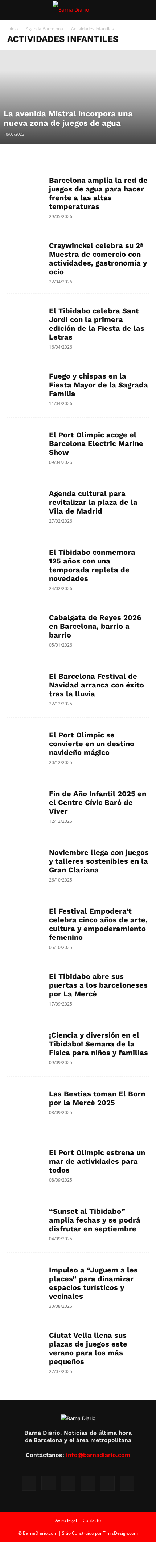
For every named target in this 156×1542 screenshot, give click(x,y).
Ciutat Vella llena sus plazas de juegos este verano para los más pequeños (88, 1348)
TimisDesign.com (120, 1533)
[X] (88, 1483)
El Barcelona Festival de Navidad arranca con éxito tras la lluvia (96, 685)
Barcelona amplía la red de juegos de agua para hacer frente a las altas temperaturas (98, 193)
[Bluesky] (127, 1483)
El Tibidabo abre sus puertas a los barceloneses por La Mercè (98, 985)
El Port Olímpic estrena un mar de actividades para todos (97, 1161)
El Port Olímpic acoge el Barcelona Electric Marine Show (96, 443)
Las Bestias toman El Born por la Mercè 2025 (97, 1098)
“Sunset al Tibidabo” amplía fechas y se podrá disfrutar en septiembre (94, 1220)
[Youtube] (107, 1483)
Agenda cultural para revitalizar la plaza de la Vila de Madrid (93, 502)
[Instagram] (48, 1483)
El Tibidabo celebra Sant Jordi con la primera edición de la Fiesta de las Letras (96, 323)
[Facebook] (29, 1483)
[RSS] (68, 1483)
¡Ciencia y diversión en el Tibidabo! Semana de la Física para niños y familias (98, 1044)
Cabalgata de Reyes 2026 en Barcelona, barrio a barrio (95, 626)
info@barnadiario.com (98, 1455)
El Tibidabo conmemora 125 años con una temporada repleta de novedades (92, 565)
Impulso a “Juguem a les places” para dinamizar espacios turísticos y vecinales (93, 1283)
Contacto (92, 1520)
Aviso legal (66, 1520)
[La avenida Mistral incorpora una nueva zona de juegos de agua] (78, 97)
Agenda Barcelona (44, 29)
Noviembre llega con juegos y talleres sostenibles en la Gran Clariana (99, 861)
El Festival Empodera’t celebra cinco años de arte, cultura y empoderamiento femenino (98, 924)
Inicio (12, 29)
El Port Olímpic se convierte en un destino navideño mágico (91, 744)
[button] (12, 10)
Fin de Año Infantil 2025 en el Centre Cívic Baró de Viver (97, 802)
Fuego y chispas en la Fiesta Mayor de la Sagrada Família (98, 385)
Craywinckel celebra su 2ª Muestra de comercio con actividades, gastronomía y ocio (98, 258)
